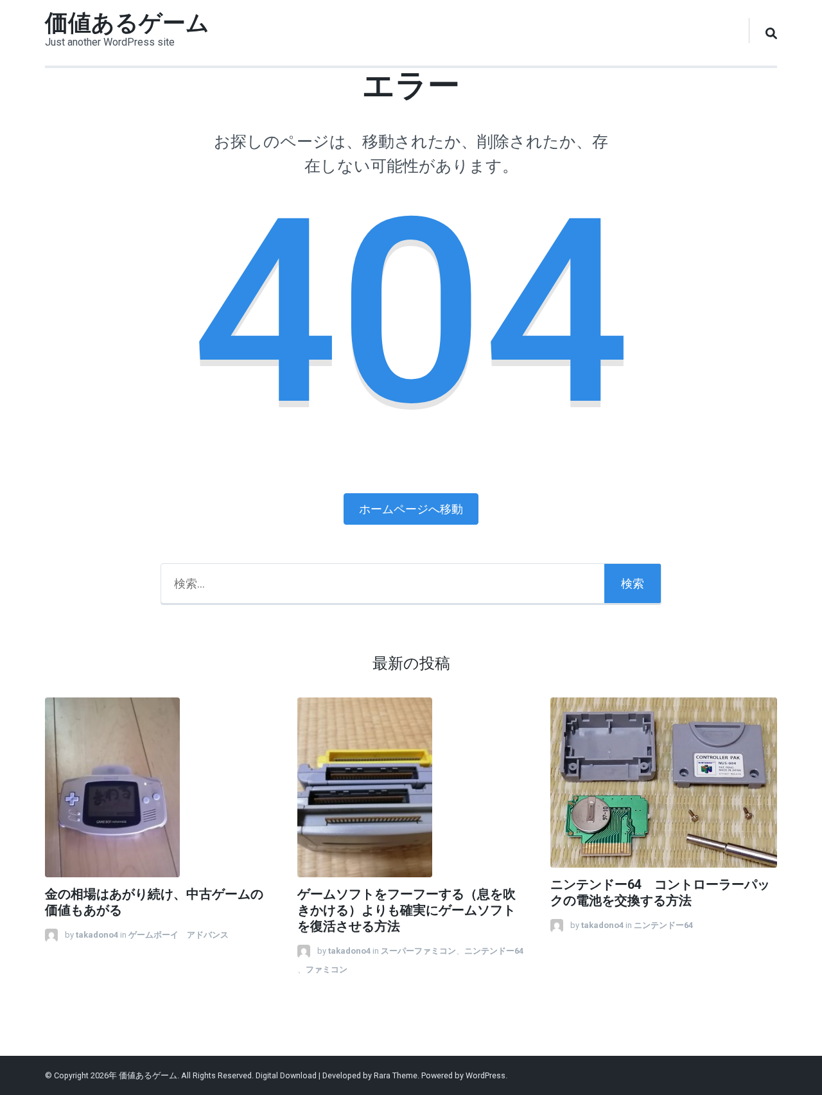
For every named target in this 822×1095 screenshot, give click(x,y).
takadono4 (97, 935)
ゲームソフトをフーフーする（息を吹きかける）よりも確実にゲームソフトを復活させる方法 (406, 910)
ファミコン (326, 969)
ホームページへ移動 (411, 509)
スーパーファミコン (418, 951)
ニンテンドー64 (498, 951)
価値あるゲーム (127, 23)
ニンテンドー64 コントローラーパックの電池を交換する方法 (660, 892)
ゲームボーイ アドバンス (178, 935)
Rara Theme (395, 1075)
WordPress (485, 1075)
